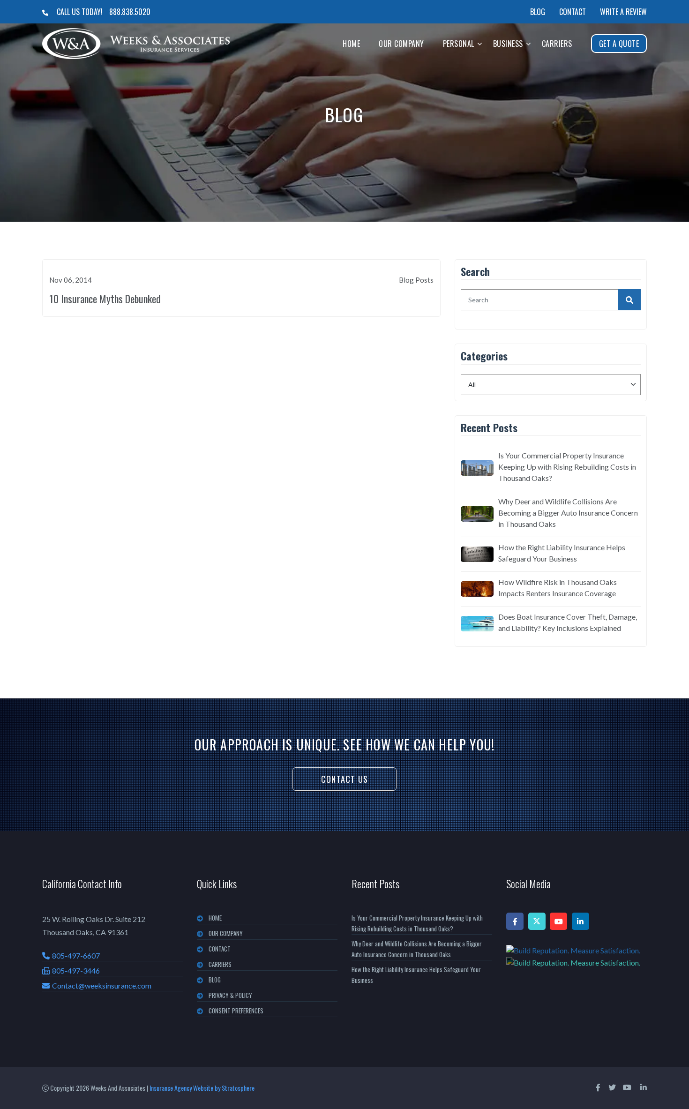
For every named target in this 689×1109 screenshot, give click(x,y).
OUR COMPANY (226, 933)
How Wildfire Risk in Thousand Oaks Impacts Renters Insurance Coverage (557, 587)
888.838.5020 (129, 11)
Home (351, 43)
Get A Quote (619, 43)
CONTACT (220, 948)
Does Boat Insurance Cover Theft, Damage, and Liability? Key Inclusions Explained (567, 622)
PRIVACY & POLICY (230, 995)
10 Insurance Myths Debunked (105, 298)
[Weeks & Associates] (136, 43)
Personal (458, 43)
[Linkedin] (580, 921)
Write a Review (623, 11)
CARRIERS (220, 964)
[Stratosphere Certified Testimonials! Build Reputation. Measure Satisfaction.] (576, 956)
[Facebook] (515, 921)
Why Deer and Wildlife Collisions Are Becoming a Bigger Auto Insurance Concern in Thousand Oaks (568, 512)
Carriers (557, 43)
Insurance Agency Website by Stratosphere (202, 1088)
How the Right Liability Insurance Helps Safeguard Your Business (561, 553)
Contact (572, 11)
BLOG (215, 979)
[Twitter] (537, 921)
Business (508, 43)
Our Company (401, 43)
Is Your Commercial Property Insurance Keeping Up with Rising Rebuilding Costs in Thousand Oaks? (567, 466)
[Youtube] (558, 921)
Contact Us (344, 779)
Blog (537, 11)
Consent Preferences (236, 1010)
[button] (480, 43)
